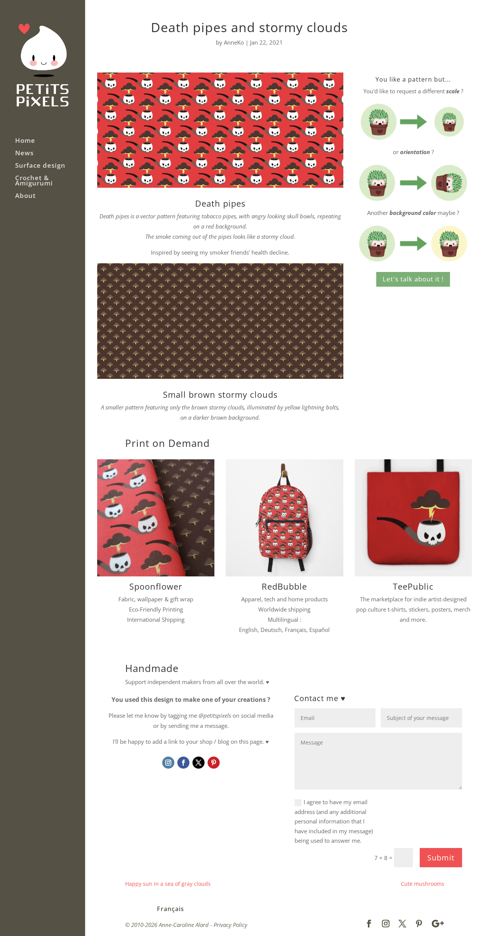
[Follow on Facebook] (183, 763)
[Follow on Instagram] (168, 763)
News (24, 153)
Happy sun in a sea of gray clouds (168, 883)
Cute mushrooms (422, 883)
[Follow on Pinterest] (214, 763)
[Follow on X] (198, 763)
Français (170, 909)
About (25, 196)
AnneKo (234, 42)
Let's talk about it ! (413, 279)
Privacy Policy (230, 924)
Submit (441, 858)
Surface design (40, 166)
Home (25, 141)
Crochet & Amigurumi (34, 181)
